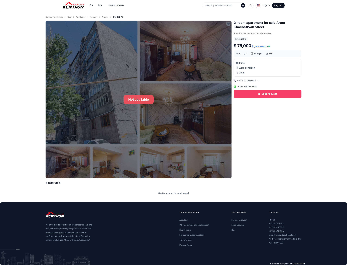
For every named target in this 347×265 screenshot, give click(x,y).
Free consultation (239, 220)
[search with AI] (243, 5)
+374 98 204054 (247, 86)
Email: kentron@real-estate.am (282, 235)
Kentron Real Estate (54, 17)
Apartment (80, 17)
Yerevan (93, 17)
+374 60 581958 (276, 231)
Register (278, 5)
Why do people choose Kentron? (194, 225)
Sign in (266, 5)
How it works (185, 230)
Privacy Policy (185, 245)
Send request (269, 93)
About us (183, 220)
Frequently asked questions (191, 235)
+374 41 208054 (116, 5)
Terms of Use (185, 240)
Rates (234, 230)
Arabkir (105, 17)
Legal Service (238, 225)
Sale (69, 17)
